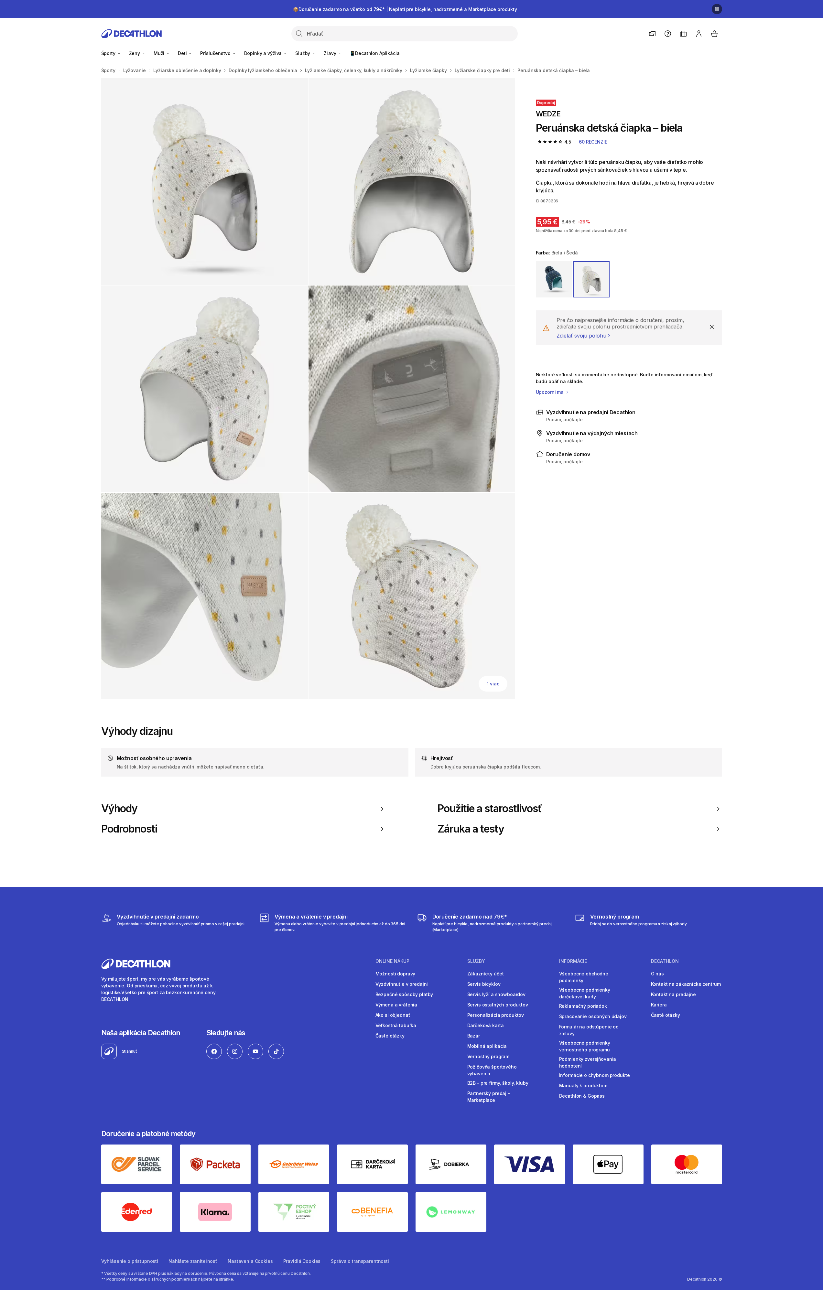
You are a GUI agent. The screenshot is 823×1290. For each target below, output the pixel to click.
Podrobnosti (129, 829)
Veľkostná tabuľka (396, 1025)
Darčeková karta (485, 1025)
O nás (657, 973)
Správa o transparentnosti (360, 1261)
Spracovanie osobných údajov (593, 1016)
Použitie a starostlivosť (490, 808)
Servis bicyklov (484, 984)
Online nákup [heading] (392, 961)
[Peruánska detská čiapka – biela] (204, 181)
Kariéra (659, 1004)
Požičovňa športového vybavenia (492, 1070)
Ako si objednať (392, 1015)
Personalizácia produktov (495, 1015)
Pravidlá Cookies (302, 1261)
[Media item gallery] (308, 388)
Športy (109, 53)
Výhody (119, 808)
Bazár (473, 1035)
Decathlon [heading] (665, 961)
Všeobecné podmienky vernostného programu (584, 1046)
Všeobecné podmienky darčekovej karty (584, 993)
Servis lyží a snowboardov (496, 994)
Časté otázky (390, 1035)
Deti (183, 53)
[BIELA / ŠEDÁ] (591, 279)
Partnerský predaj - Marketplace (488, 1097)
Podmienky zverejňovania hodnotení (587, 1062)
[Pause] (717, 9)
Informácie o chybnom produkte (594, 1075)
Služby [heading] (476, 961)
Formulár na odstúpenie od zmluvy (589, 1030)
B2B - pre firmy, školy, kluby (497, 1083)
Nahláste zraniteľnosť (192, 1261)
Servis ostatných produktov (497, 1004)
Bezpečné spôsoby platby (404, 994)
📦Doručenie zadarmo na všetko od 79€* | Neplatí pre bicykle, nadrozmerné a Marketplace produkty (405, 9)
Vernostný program (488, 1056)
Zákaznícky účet (485, 973)
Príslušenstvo (216, 53)
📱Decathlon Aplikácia (374, 53)
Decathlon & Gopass (582, 1096)
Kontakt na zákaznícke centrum (686, 984)
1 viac (493, 683)
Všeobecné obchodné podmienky (583, 977)
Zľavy (330, 53)
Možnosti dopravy (395, 973)
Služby (303, 53)
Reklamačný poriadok (583, 1006)
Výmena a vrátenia (396, 1004)
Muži (160, 53)
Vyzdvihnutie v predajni (401, 984)
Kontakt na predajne (673, 994)
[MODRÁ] (554, 279)
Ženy (135, 53)
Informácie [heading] (573, 961)
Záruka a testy (471, 829)
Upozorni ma (550, 392)
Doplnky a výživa (263, 53)
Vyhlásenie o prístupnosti (129, 1261)
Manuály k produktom (583, 1085)
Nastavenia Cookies (250, 1261)
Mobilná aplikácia (487, 1046)
